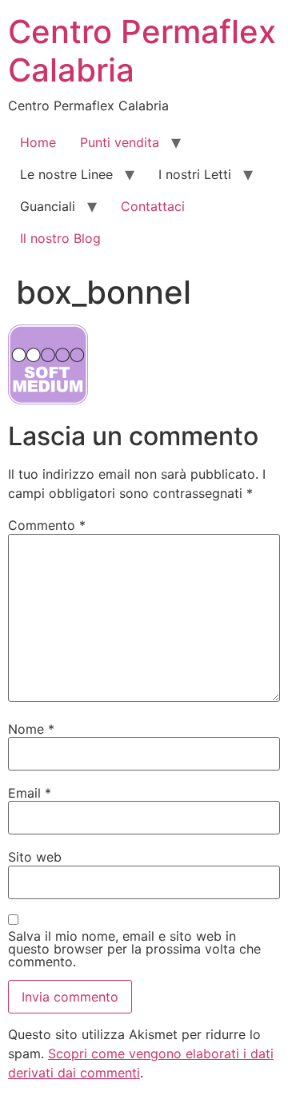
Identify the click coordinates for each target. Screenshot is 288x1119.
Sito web (35, 856)
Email (29, 792)
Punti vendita (119, 142)
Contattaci (153, 206)
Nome (31, 729)
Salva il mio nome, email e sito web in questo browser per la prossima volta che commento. (134, 949)
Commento (47, 525)
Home (38, 142)
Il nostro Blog (60, 238)
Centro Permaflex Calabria (142, 51)
